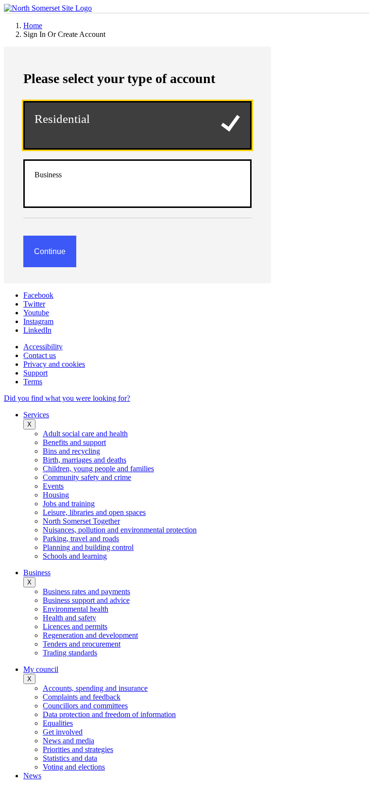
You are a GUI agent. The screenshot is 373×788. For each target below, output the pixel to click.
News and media (68, 741)
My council (40, 669)
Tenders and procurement (81, 644)
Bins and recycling (71, 451)
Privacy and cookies (54, 364)
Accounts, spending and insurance (95, 688)
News (32, 775)
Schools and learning (75, 556)
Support (35, 373)
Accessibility (43, 347)
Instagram (38, 321)
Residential (62, 118)
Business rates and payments (86, 591)
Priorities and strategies (78, 749)
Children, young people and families (98, 468)
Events (53, 486)
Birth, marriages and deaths (84, 460)
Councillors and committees (85, 706)
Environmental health (75, 609)
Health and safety (69, 618)
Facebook (38, 295)
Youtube (36, 312)
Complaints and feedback (81, 697)
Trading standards (70, 653)
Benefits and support (74, 442)
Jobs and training (69, 503)
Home (32, 25)
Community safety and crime (87, 477)
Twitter (34, 304)
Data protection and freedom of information (109, 714)
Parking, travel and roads (81, 538)
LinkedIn (37, 330)
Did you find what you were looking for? (67, 398)
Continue (50, 251)
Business (48, 175)
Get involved (63, 732)
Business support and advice (86, 600)
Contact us (39, 355)
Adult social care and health (85, 433)
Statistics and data (70, 758)
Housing (56, 495)
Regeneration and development (90, 635)
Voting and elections (74, 767)
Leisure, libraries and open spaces (94, 512)
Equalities (58, 723)
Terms (32, 381)
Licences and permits (75, 626)
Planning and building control (88, 547)
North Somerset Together (81, 521)
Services (36, 415)
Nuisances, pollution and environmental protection (120, 530)
